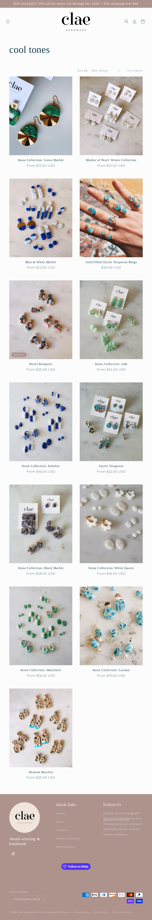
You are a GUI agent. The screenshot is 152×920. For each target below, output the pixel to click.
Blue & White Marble (40, 262)
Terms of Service (67, 838)
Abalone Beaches (40, 772)
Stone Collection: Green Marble (41, 160)
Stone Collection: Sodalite (41, 466)
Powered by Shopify (59, 912)
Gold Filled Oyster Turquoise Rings (111, 262)
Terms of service (122, 912)
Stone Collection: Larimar (111, 670)
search (60, 813)
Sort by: (82, 70)
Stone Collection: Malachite (40, 670)
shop (59, 821)
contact (61, 830)
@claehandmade (116, 818)
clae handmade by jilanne (32, 912)
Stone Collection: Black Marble (41, 568)
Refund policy (65, 847)
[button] (8, 21)
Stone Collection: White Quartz (111, 568)
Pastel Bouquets (40, 364)
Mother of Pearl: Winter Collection (111, 160)
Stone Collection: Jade (111, 364)
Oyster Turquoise (111, 466)
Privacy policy (101, 912)
